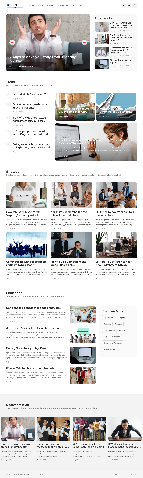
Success (107, 324)
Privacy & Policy (131, 474)
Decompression (78, 5)
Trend (40, 5)
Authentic (116, 337)
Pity (105, 337)
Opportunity (109, 317)
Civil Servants (109, 330)
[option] (48, 42)
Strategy (50, 5)
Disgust (122, 317)
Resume (118, 324)
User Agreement (114, 474)
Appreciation (109, 349)
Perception (63, 5)
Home (31, 5)
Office (122, 330)
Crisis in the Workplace (113, 343)
